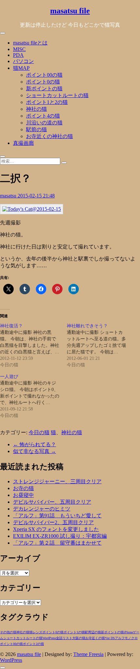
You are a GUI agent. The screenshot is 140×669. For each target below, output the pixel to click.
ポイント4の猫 (43, 116)
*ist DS (110, 638)
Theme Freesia (88, 654)
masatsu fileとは (30, 42)
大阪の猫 (78, 638)
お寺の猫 (23, 488)
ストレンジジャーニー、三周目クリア (57, 481)
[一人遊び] (33, 396)
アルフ (120, 638)
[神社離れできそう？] (100, 345)
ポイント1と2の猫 (47, 102)
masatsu (9, 195)
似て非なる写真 (34, 451)
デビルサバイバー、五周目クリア (52, 502)
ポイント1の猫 (74, 632)
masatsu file (70, 10)
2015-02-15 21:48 (36, 195)
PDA (18, 55)
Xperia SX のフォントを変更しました (56, 529)
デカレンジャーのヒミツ (41, 508)
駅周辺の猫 (93, 632)
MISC (19, 49)
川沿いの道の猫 (44, 122)
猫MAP (21, 68)
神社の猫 (36, 109)
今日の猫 (39, 432)
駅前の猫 (36, 129)
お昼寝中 (23, 495)
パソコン (23, 61)
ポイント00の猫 (44, 75)
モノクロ (131, 638)
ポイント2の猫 (33, 644)
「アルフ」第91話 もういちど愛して (57, 515)
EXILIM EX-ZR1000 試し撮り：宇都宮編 (60, 536)
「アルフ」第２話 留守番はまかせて (57, 543)
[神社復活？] (33, 345)
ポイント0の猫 (43, 81)
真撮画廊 (23, 143)
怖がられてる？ (34, 444)
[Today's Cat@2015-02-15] (31, 209)
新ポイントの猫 (44, 88)
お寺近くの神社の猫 (49, 136)
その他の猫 (8, 632)
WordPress (49, 638)
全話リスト (64, 638)
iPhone (128, 632)
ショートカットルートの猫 (57, 95)
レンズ (37, 632)
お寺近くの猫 (95, 638)
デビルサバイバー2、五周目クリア (53, 522)
